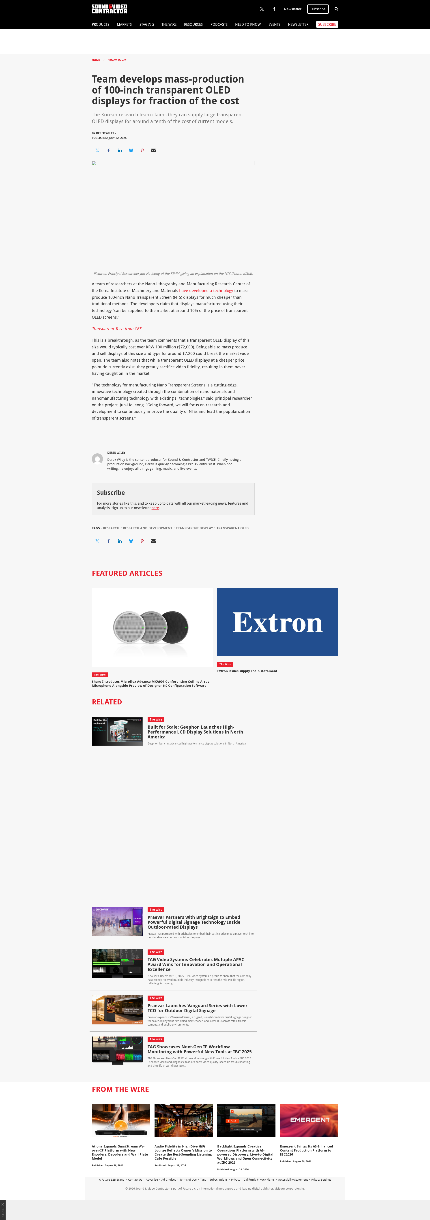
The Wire (168, 24)
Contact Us (135, 1179)
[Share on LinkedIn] (119, 150)
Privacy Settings (321, 1179)
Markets (124, 24)
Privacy (235, 1179)
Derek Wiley (116, 453)
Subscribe (318, 8)
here (155, 507)
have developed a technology (206, 290)
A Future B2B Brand (112, 1179)
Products (100, 24)
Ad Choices (168, 1179)
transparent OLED (233, 528)
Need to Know (248, 24)
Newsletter (292, 8)
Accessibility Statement (293, 1179)
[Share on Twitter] (97, 150)
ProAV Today (117, 60)
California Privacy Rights (259, 1179)
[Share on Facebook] (108, 150)
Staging (147, 24)
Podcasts (219, 24)
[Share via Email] (153, 150)
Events (274, 24)
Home (96, 60)
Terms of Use (188, 1179)
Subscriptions (219, 1179)
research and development (147, 528)
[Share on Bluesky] (131, 150)
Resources (193, 24)
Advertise (152, 1179)
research (111, 528)
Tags (203, 1179)
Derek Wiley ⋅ (106, 133)
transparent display (194, 528)
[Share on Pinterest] (142, 150)
